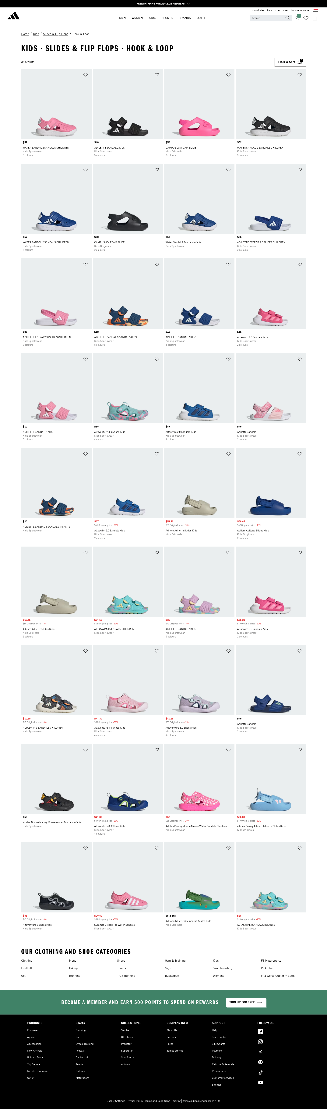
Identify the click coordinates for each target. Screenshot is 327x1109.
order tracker (281, 10)
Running (74, 975)
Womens (218, 975)
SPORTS (167, 18)
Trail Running (126, 975)
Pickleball (267, 968)
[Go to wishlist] (305, 18)
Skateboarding (222, 968)
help (269, 10)
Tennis (121, 968)
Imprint (176, 1101)
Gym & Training (175, 960)
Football (26, 968)
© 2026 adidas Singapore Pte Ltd (201, 1101)
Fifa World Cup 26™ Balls (278, 975)
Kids (216, 960)
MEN (122, 18)
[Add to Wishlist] (86, 75)
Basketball (172, 975)
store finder (258, 10)
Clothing (26, 960)
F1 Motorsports (271, 960)
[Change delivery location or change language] (315, 11)
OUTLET (202, 18)
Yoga (168, 968)
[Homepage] (14, 16)
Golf (23, 975)
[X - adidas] (278, 1052)
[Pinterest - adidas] (278, 1063)
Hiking (73, 968)
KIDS (152, 18)
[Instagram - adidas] (278, 1042)
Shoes (121, 960)
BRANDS (185, 18)
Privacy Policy (135, 1101)
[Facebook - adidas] (278, 1032)
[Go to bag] (314, 18)
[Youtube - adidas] (278, 1083)
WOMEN (137, 18)
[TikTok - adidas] (278, 1073)
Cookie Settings (116, 1101)
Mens (72, 960)
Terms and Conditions (157, 1101)
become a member (300, 10)
